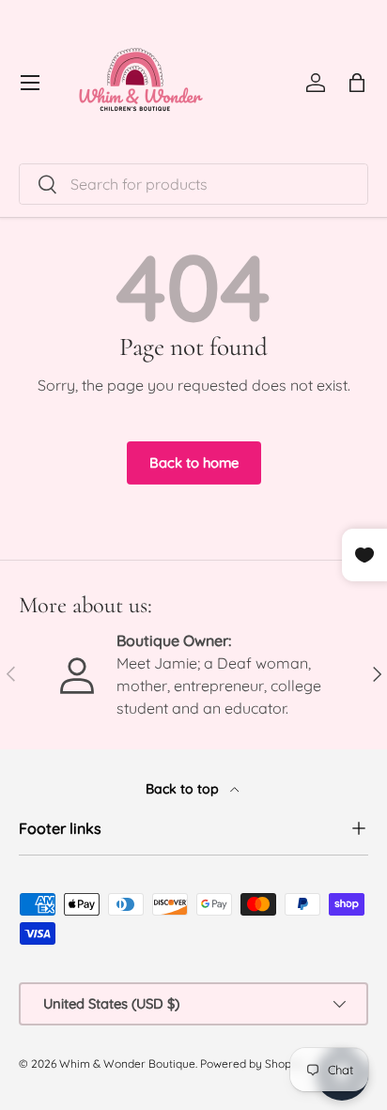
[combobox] (193, 184)
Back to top (184, 788)
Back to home (194, 462)
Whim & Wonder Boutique (127, 1063)
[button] (357, 82)
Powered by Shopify (252, 1063)
